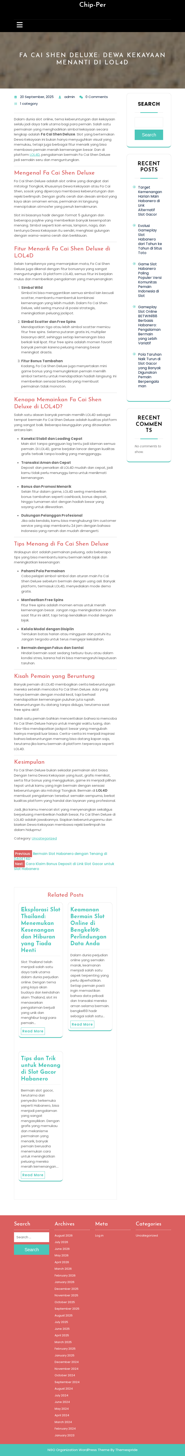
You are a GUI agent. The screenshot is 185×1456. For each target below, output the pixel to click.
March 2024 (63, 1422)
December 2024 (67, 1362)
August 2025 (64, 1315)
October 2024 (65, 1375)
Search (149, 103)
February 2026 (65, 1275)
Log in (99, 1235)
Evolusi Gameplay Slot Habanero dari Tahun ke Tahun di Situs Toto (150, 239)
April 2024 (62, 1415)
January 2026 (64, 1282)
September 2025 (67, 1309)
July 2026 (61, 1242)
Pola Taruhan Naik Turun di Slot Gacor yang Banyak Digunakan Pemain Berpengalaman (150, 370)
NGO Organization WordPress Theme (79, 1449)
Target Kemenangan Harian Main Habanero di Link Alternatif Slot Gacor (150, 201)
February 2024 (65, 1428)
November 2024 (67, 1369)
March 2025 (63, 1342)
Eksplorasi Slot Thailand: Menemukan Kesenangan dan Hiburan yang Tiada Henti (40, 930)
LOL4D (35, 154)
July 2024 (61, 1395)
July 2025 (61, 1322)
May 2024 (62, 1409)
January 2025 (64, 1355)
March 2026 (63, 1269)
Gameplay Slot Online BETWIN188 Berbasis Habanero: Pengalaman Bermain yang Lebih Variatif (149, 325)
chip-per (92, 5)
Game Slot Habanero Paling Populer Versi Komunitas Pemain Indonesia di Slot (150, 279)
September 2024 (67, 1382)
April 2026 (62, 1262)
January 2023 (64, 1435)
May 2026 (62, 1255)
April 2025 (62, 1335)
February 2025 (65, 1348)
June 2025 (62, 1329)
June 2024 (62, 1402)
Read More (33, 1031)
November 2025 (66, 1295)
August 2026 (64, 1235)
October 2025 (65, 1302)
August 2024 (64, 1388)
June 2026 (62, 1249)
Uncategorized (44, 838)
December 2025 (67, 1289)
